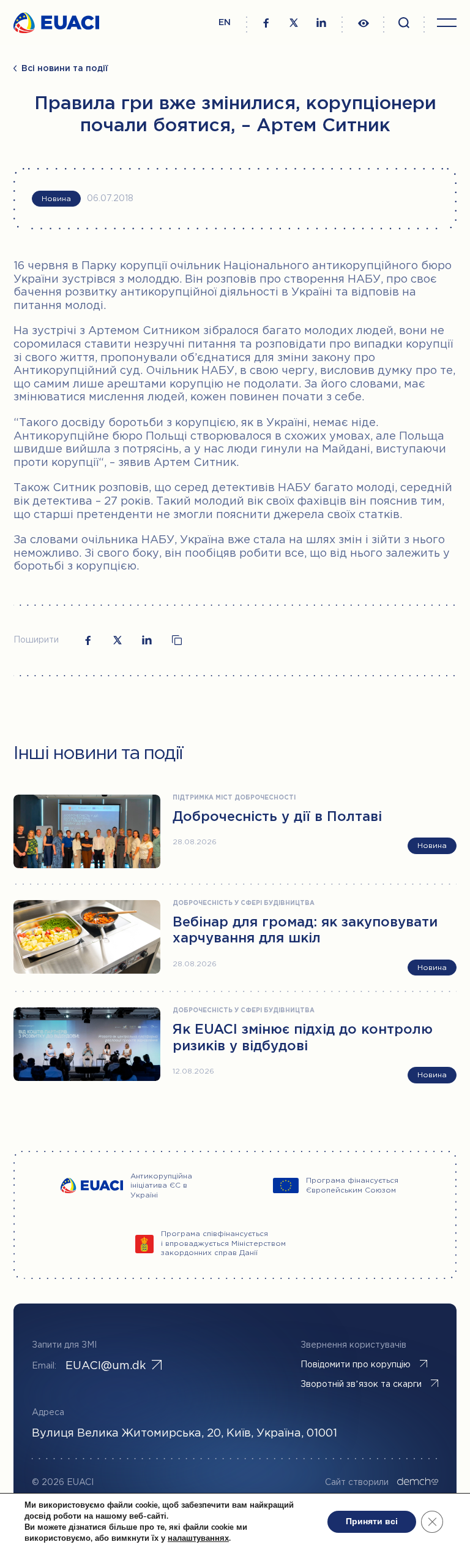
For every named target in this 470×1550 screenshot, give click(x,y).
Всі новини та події (64, 68)
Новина (56, 199)
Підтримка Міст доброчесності (234, 798)
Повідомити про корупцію (355, 1365)
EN (224, 22)
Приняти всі (372, 1521)
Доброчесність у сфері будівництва (244, 903)
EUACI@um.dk (105, 1366)
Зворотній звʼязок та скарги (361, 1384)
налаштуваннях (198, 1538)
